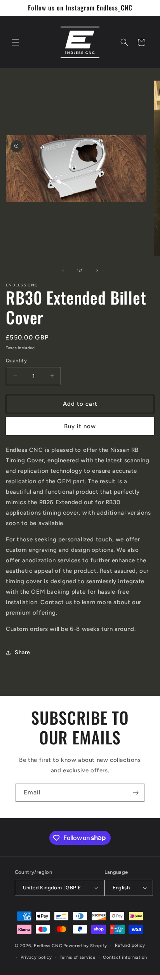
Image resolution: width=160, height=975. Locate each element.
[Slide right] (97, 270)
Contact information (125, 957)
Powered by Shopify (85, 945)
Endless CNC (48, 945)
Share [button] (22, 652)
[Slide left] (62, 270)
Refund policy (130, 945)
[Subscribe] (135, 793)
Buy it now (80, 426)
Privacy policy (36, 957)
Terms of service (78, 957)
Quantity (16, 360)
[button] (15, 42)
